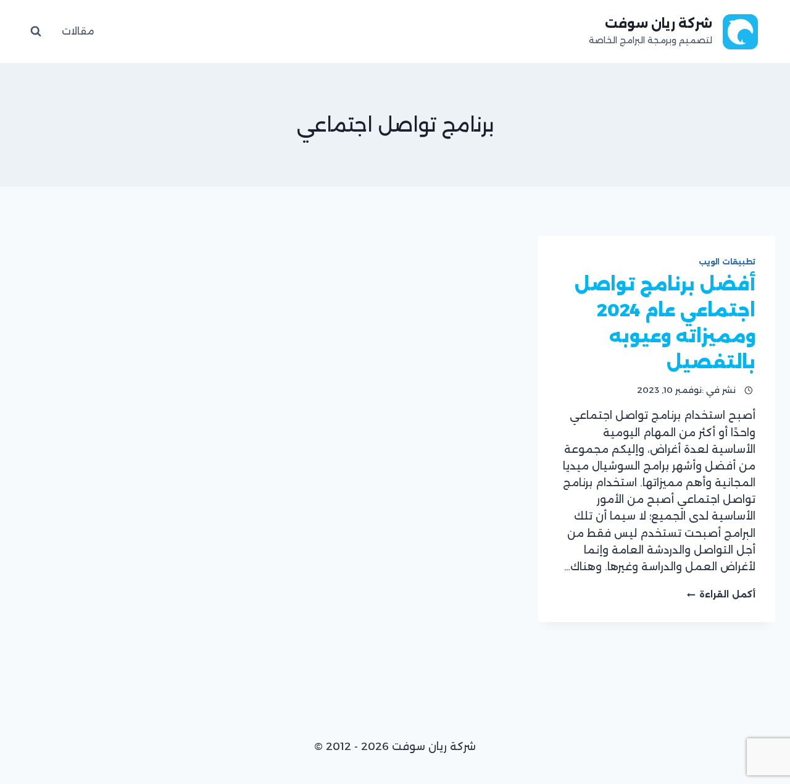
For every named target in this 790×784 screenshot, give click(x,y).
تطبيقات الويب (727, 261)
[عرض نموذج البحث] (36, 31)
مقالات (78, 31)
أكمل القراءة (721, 594)
